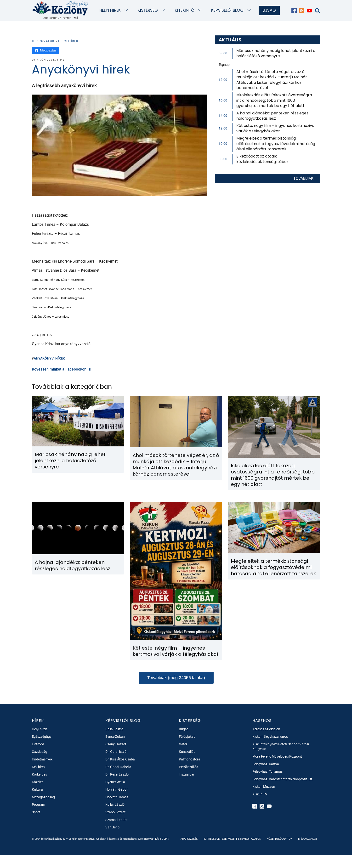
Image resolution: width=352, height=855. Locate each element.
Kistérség (148, 10)
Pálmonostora (189, 759)
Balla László (114, 729)
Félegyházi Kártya (265, 764)
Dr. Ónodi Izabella (118, 767)
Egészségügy (41, 736)
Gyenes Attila (115, 782)
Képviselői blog (227, 10)
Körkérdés (39, 774)
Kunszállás (187, 752)
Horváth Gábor (116, 789)
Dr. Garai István (116, 752)
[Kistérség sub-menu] (164, 10)
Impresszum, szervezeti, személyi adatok (232, 838)
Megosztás (48, 50)
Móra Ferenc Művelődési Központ (277, 756)
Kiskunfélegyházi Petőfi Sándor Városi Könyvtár (280, 746)
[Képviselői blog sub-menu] (250, 10)
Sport (36, 812)
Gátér (183, 744)
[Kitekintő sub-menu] (201, 10)
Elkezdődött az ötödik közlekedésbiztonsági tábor (262, 158)
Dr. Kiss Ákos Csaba (120, 759)
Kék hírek (38, 767)
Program (38, 804)
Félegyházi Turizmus (267, 771)
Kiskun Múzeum (264, 786)
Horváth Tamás (116, 797)
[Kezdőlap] (60, 8)
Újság (269, 10)
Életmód (38, 744)
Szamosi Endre (116, 820)
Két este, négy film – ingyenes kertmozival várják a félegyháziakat (275, 128)
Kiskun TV (259, 794)
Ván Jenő (112, 827)
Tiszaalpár (186, 774)
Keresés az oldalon (266, 729)
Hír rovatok (43, 41)
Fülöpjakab (187, 736)
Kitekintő (184, 10)
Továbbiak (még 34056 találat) (176, 677)
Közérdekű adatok (279, 838)
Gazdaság (39, 752)
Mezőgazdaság (43, 797)
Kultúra (37, 789)
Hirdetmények (42, 759)
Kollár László (115, 804)
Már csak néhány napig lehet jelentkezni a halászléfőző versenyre (275, 53)
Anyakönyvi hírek (49, 358)
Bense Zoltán (115, 736)
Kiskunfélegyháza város (270, 736)
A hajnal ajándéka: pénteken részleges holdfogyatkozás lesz (272, 115)
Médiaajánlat (307, 838)
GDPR (165, 838)
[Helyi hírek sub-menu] (127, 10)
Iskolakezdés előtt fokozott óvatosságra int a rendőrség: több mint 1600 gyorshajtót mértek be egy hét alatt (274, 100)
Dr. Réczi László (117, 774)
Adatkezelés (189, 838)
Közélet (37, 782)
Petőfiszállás (188, 767)
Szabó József (115, 812)
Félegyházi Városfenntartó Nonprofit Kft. (282, 779)
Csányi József (115, 744)
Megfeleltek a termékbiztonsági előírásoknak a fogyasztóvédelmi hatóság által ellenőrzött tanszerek (275, 143)
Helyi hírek (110, 10)
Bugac (183, 729)
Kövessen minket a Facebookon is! (61, 369)
